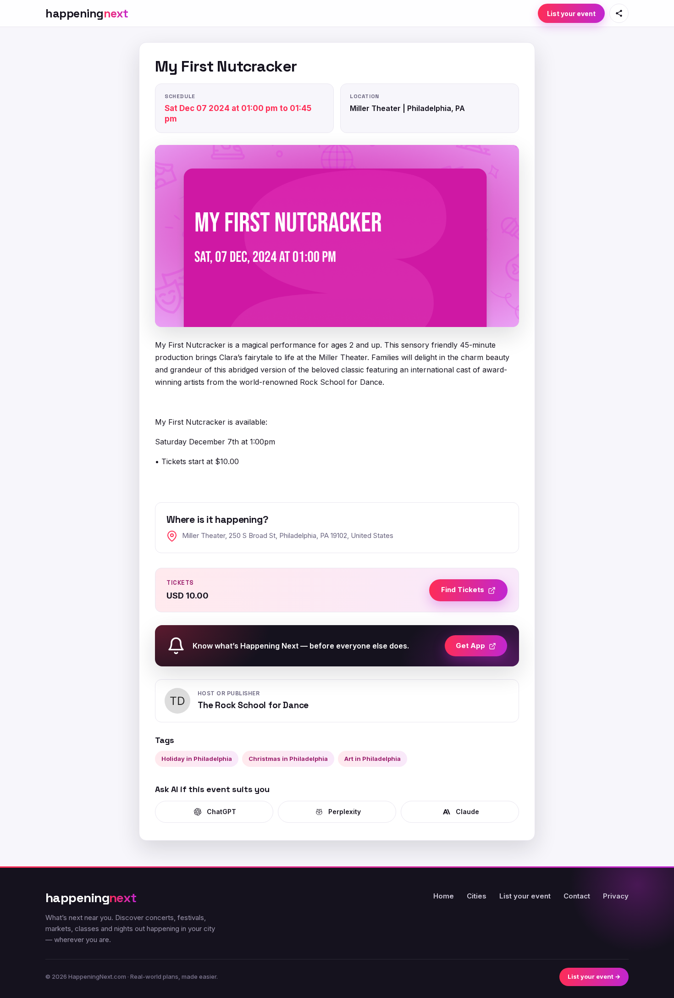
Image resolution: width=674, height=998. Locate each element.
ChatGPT (221, 811)
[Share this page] (619, 13)
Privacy (616, 896)
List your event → (594, 976)
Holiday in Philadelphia (196, 758)
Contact (577, 896)
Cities (476, 896)
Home (443, 896)
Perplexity (344, 811)
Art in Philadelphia (372, 758)
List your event (571, 13)
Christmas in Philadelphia (288, 758)
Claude (467, 811)
